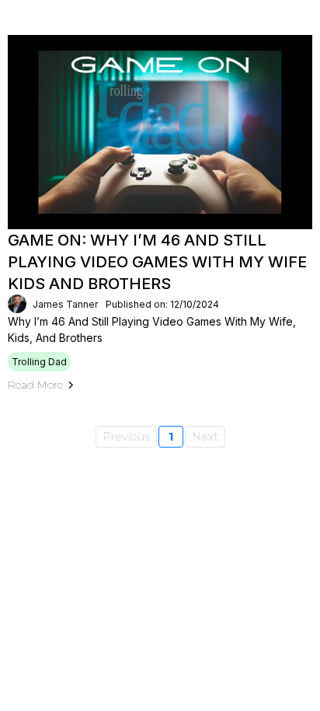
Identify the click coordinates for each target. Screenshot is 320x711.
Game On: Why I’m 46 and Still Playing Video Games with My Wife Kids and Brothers (157, 262)
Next (205, 437)
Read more (35, 385)
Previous (126, 437)
